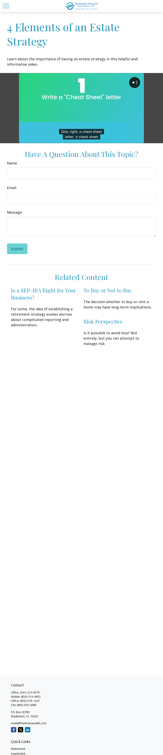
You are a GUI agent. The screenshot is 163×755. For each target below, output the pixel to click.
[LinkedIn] (27, 729)
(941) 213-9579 (30, 692)
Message (14, 212)
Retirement (18, 749)
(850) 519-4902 (31, 696)
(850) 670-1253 (30, 701)
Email (11, 187)
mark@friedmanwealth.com (29, 723)
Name (12, 163)
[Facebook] (13, 729)
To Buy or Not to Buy (107, 290)
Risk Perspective (103, 321)
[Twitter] (20, 729)
